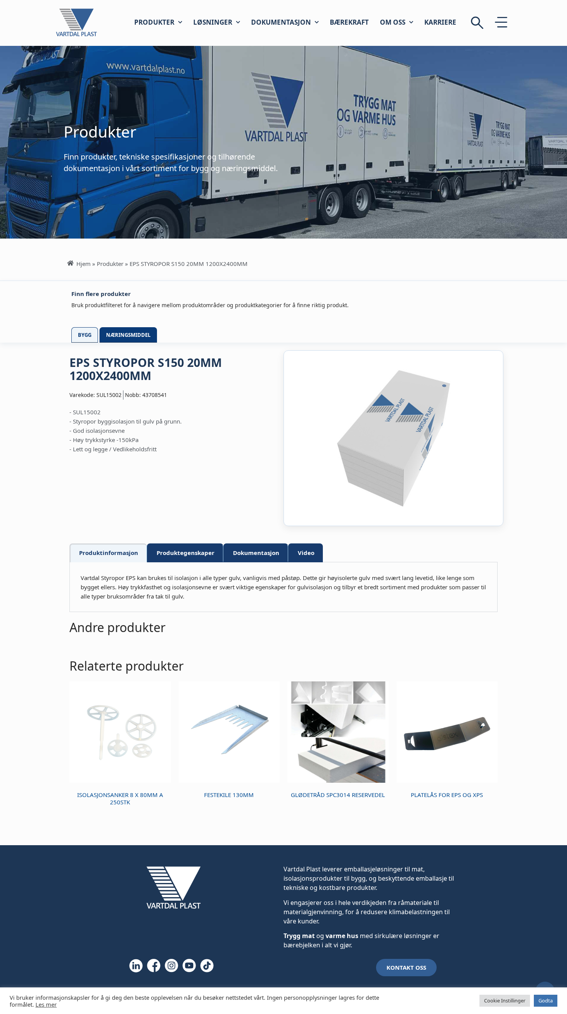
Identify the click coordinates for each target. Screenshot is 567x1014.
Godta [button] (545, 1000)
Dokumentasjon (281, 22)
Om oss (392, 22)
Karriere (440, 22)
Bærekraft (349, 22)
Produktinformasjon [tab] (108, 553)
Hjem (83, 263)
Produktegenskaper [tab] (185, 553)
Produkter (154, 22)
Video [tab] (306, 553)
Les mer (46, 1004)
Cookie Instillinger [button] (504, 1000)
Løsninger (212, 22)
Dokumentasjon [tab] (256, 553)
